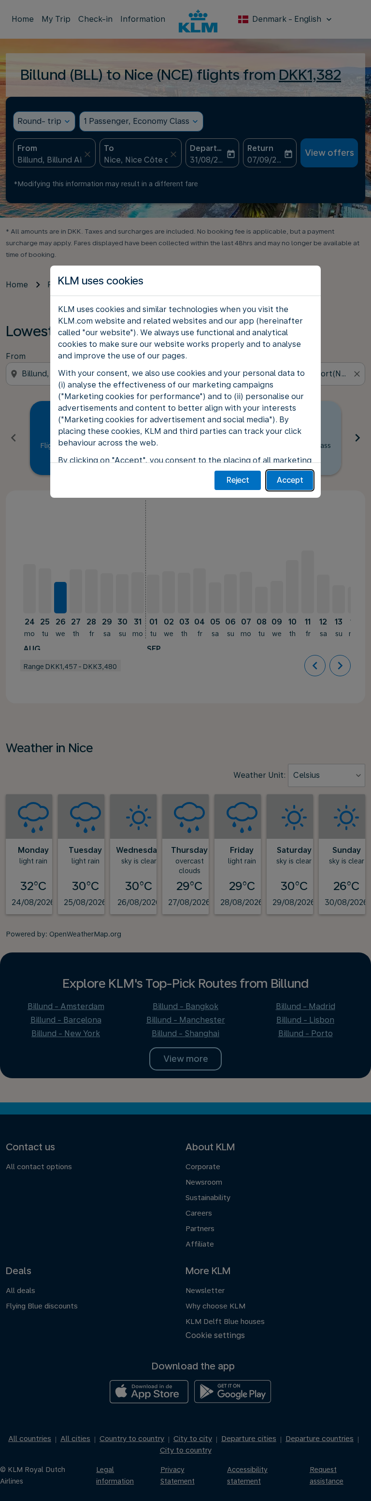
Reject (238, 480)
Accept (290, 480)
